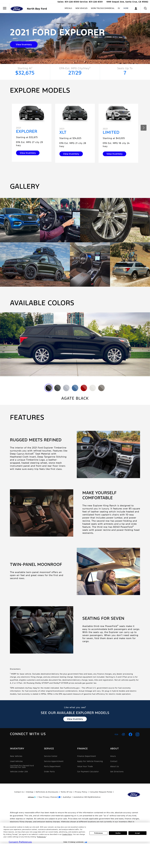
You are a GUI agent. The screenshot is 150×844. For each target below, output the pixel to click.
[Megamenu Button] (4, 8)
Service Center (50, 756)
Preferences (98, 833)
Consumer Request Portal (101, 792)
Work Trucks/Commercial (102, 8)
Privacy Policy (81, 792)
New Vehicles (81, 8)
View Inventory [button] (24, 44)
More (126, 8)
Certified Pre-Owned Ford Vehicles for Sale (22, 766)
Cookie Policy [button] (67, 834)
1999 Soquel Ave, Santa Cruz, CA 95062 (127, 1)
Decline (118, 833)
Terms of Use (66, 792)
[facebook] (130, 734)
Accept (137, 833)
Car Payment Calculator (88, 771)
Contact (113, 761)
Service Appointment (54, 761)
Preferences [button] (41, 837)
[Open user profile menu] (136, 8)
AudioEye (67, 797)
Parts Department (52, 766)
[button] (145, 8)
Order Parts (49, 771)
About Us (114, 766)
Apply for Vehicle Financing (90, 761)
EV (119, 8)
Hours (113, 756)
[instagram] (137, 734)
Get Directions (117, 771)
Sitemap (29, 792)
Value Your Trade (85, 766)
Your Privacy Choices (47, 797)
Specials (68, 8)
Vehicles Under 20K (19, 771)
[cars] (116, 734)
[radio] (48, 388)
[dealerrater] (123, 734)
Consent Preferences (20, 841)
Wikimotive (95, 797)
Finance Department (86, 756)
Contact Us (19, 792)
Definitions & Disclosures (47, 792)
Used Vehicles (16, 761)
